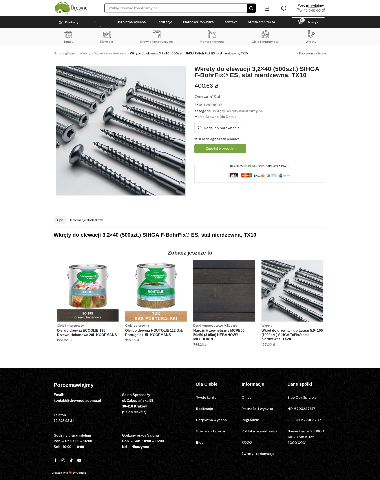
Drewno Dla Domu (221, 116)
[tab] (60, 220)
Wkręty (85, 53)
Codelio (81, 472)
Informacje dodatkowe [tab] (87, 220)
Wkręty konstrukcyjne (110, 53)
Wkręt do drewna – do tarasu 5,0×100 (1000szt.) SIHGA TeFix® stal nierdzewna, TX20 (292, 335)
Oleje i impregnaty (70, 325)
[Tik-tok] (71, 460)
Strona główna (65, 53)
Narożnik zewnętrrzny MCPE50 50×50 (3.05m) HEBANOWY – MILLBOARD (219, 335)
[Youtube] (79, 460)
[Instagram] (63, 460)
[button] (267, 8)
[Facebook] (55, 460)
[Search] (251, 8)
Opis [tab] (60, 220)
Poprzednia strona (312, 53)
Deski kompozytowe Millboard (215, 325)
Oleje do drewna (137, 325)
